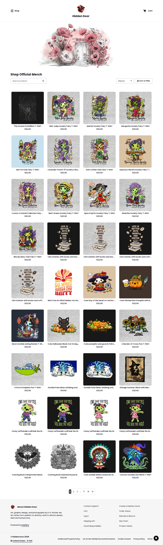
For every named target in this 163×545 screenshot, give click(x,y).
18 (88, 491)
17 (84, 491)
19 (92, 491)
